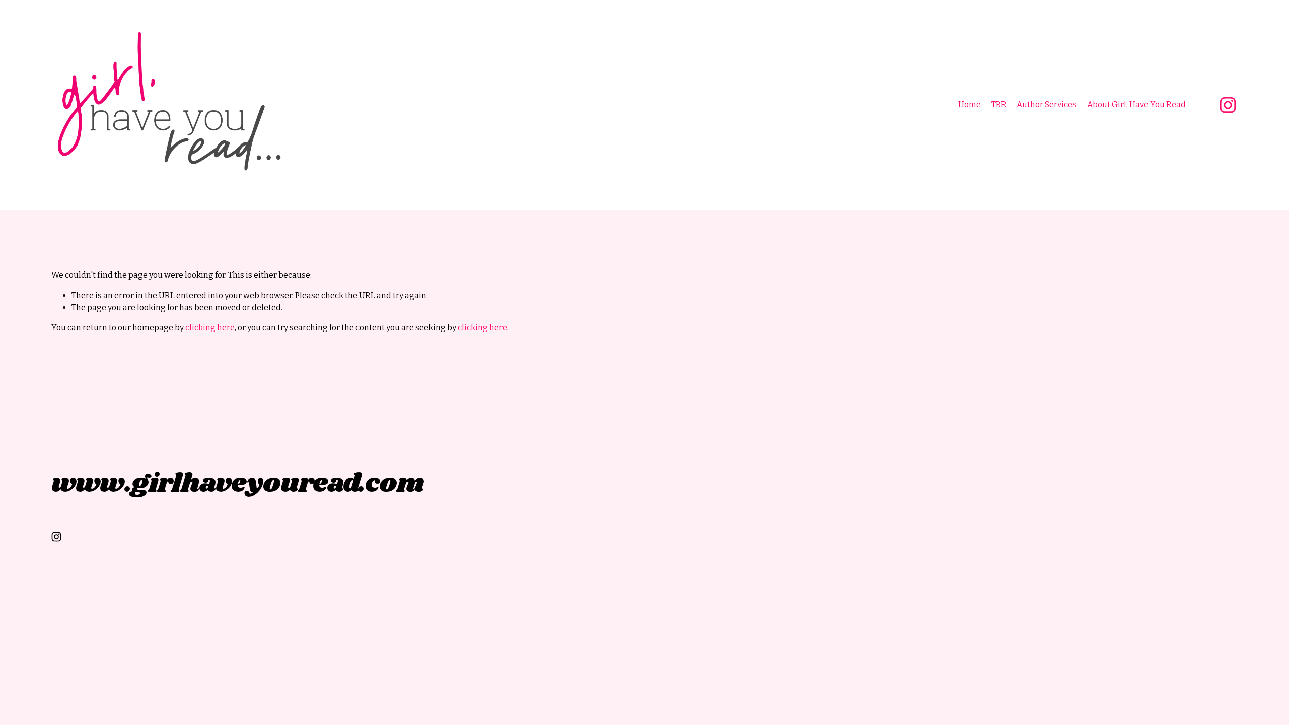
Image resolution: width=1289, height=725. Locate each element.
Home (969, 104)
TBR (999, 104)
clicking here (210, 327)
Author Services (1047, 104)
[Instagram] (1228, 105)
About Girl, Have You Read (1136, 104)
